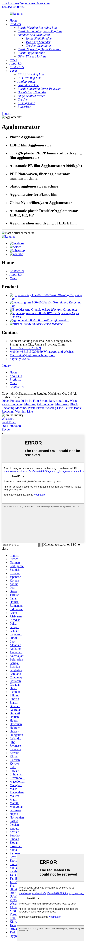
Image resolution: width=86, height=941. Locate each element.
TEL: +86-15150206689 (25, 348)
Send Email (9, 422)
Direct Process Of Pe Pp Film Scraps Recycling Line (35, 400)
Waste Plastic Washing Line (45, 408)
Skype (6, 429)
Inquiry (6, 365)
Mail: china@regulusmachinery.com (32, 355)
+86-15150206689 (13, 7)
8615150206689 (12, 426)
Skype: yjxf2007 (20, 358)
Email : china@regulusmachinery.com (26, 3)
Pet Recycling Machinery (53, 404)
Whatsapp (8, 418)
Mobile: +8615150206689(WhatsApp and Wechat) (42, 351)
